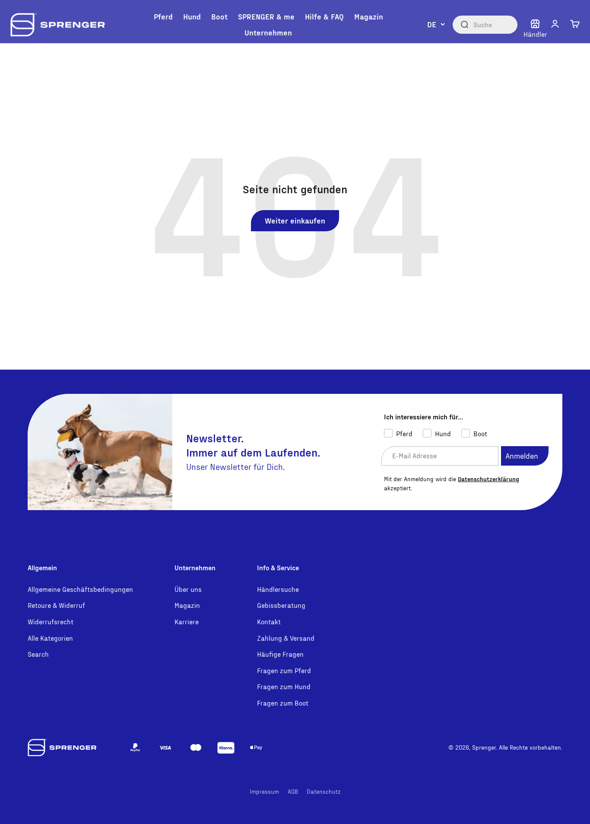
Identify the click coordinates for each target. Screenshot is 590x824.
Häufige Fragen (280, 654)
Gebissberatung (281, 605)
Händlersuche (278, 589)
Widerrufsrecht (50, 621)
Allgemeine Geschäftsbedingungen (80, 589)
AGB (293, 791)
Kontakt (269, 621)
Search (38, 654)
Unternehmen (268, 32)
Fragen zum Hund (284, 686)
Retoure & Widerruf (56, 605)
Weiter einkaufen (295, 220)
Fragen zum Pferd (284, 670)
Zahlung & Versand (285, 638)
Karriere (186, 621)
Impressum (264, 791)
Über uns (188, 589)
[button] (555, 24)
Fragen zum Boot (282, 703)
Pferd (163, 16)
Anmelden (521, 455)
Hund (192, 16)
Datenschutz (324, 791)
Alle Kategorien (50, 638)
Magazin (368, 16)
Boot (219, 16)
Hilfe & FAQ (324, 16)
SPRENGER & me (266, 16)
